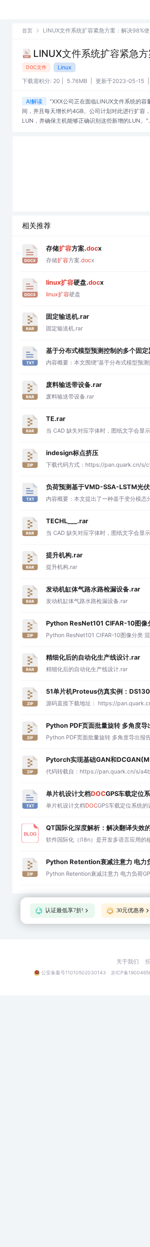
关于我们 (127, 961)
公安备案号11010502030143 (73, 973)
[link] (27, 30)
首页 (27, 30)
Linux (65, 67)
